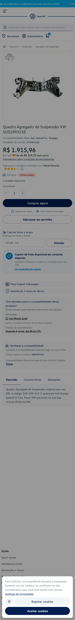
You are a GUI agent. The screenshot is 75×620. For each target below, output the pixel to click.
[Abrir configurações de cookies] (9, 601)
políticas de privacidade (19, 594)
